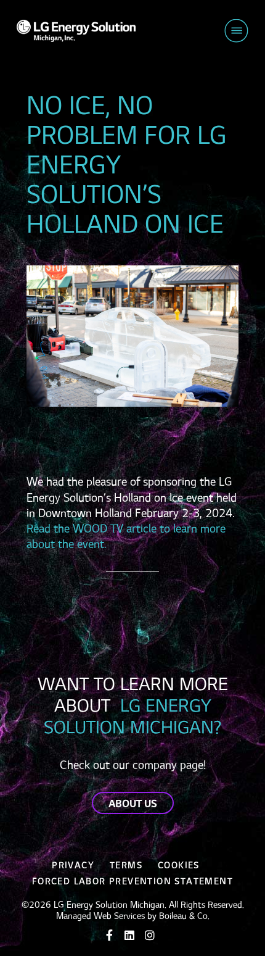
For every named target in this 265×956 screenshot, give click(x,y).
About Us (132, 804)
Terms (126, 865)
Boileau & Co (183, 916)
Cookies (179, 865)
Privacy (73, 865)
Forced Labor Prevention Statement (132, 881)
